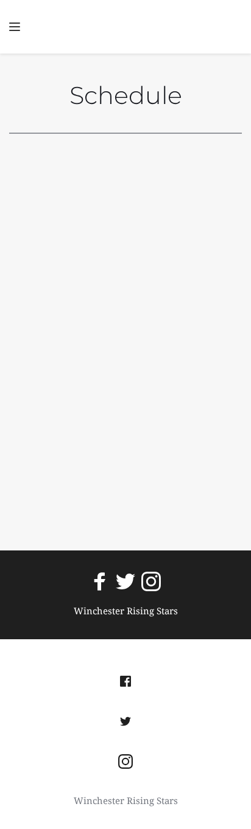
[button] (14, 26)
